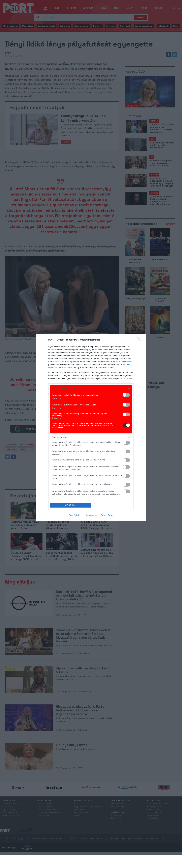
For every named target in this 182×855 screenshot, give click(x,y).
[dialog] (91, 427)
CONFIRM (70, 505)
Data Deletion (75, 515)
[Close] (140, 340)
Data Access (91, 515)
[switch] (126, 395)
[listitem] (91, 388)
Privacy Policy (107, 515)
